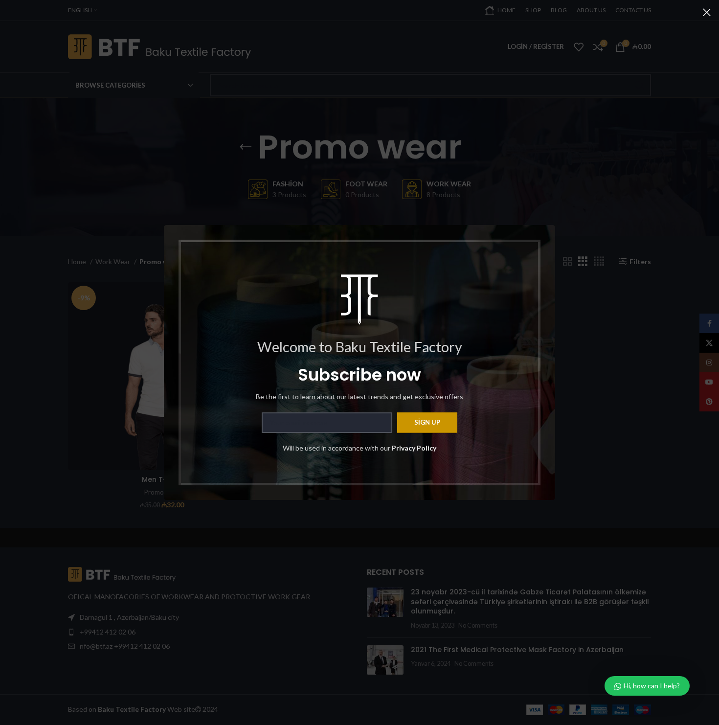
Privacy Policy (414, 448)
